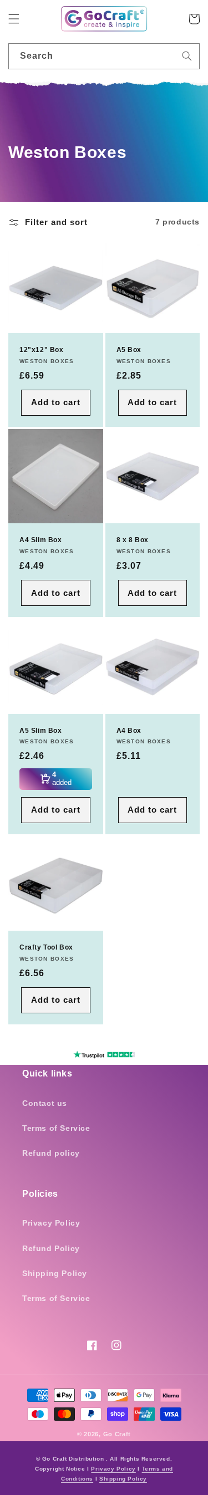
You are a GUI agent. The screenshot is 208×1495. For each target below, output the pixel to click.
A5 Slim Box (40, 730)
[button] (14, 19)
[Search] (187, 56)
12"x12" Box (41, 350)
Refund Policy (51, 1248)
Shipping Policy (54, 1273)
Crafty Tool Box (46, 947)
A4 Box (129, 730)
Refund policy (51, 1153)
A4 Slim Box (40, 540)
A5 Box (129, 350)
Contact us (44, 1103)
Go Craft (117, 1434)
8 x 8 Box (132, 540)
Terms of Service (56, 1128)
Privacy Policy (51, 1222)
